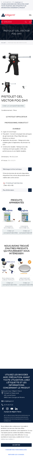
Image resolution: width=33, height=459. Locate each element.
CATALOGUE (8, 22)
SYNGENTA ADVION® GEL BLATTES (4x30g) (8, 227)
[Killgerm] (8, 15)
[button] (4, 209)
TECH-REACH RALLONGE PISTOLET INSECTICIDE (8, 279)
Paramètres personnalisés (16, 450)
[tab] (16, 169)
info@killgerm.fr (9, 401)
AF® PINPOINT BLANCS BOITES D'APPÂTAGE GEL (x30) (25, 279)
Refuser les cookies (16, 454)
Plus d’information (8, 190)
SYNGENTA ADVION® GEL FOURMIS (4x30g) (24, 227)
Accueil (3, 42)
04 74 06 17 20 (8, 405)
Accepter (16, 445)
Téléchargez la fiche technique (12, 169)
